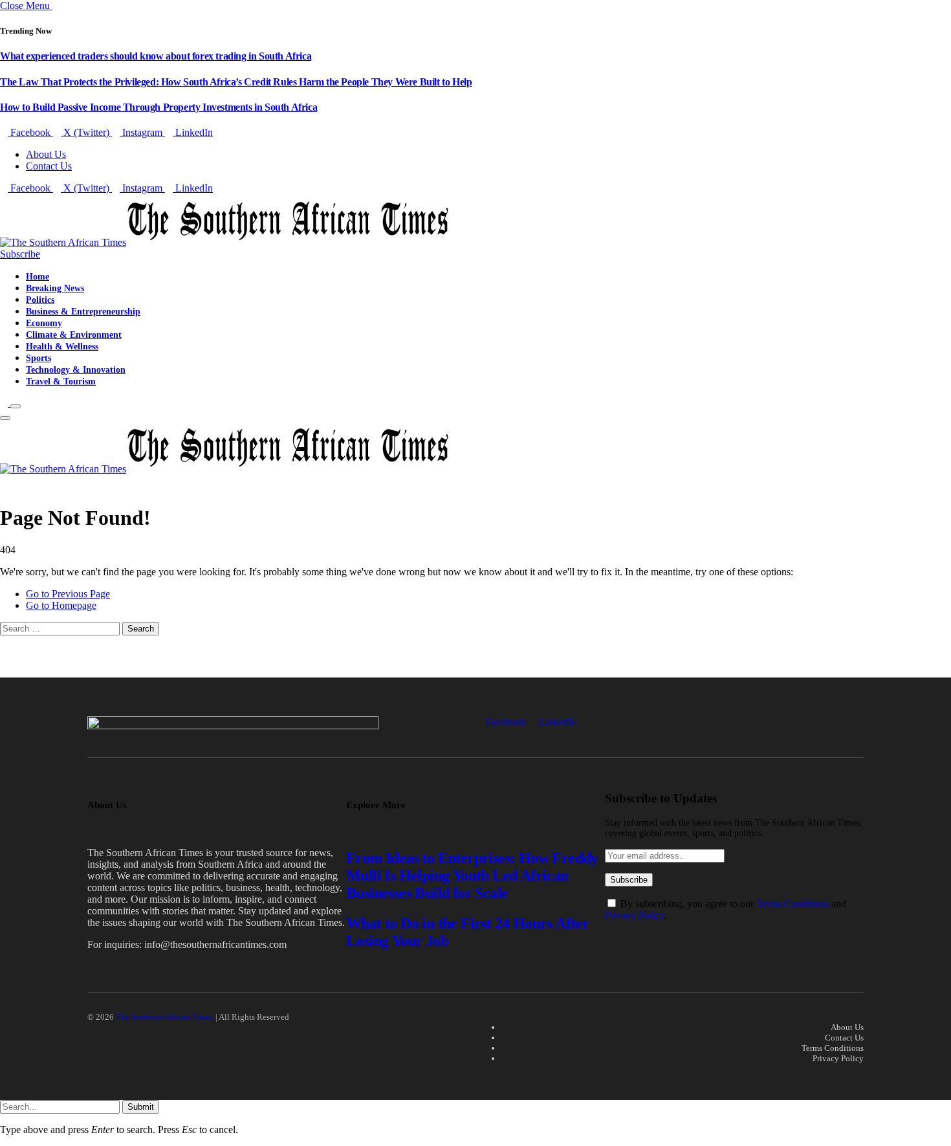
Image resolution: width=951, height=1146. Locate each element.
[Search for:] (61, 628)
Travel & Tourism (61, 381)
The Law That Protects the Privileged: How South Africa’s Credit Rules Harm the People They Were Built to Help (236, 81)
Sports (38, 358)
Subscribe (20, 253)
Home (37, 276)
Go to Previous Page (68, 593)
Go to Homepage (61, 605)
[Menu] (15, 406)
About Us (46, 154)
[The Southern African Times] (225, 242)
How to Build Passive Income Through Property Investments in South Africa (158, 107)
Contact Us (49, 165)
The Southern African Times (164, 1017)
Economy (44, 323)
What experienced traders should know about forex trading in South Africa (155, 55)
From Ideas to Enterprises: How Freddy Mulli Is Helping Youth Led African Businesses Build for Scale (472, 875)
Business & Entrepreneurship (83, 311)
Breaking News (55, 288)
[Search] (5, 402)
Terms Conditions (792, 903)
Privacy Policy (634, 915)
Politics (40, 299)
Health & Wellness (62, 346)
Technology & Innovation (76, 369)
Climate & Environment (74, 334)
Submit (140, 1107)
